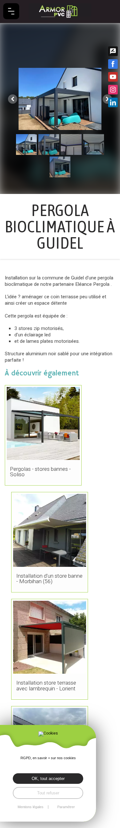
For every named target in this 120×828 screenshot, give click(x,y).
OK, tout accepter (48, 778)
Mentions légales (31, 807)
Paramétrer (66, 807)
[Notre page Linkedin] (113, 102)
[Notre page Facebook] (113, 64)
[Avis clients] (113, 51)
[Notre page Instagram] (113, 89)
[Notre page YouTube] (113, 77)
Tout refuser (48, 793)
